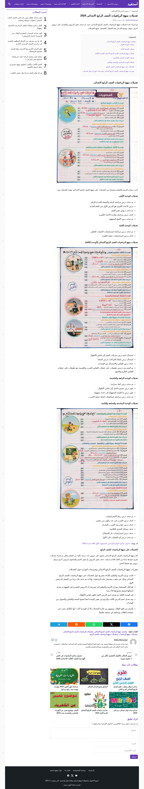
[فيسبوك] (56, 640)
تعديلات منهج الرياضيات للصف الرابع (103, 634)
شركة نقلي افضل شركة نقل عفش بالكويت (26, 73)
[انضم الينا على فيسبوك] (68, 775)
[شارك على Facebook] (129, 624)
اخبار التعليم (75, 4)
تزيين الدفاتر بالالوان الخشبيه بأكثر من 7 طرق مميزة (116, 655)
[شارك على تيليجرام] (59, 624)
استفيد (133, 4)
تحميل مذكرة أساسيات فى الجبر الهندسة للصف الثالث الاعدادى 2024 (70, 655)
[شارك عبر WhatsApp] (94, 624)
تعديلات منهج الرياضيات (127, 634)
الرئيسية (91, 770)
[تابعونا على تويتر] (72, 775)
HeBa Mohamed (132, 20)
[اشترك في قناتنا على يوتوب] (76, 775)
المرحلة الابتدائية (88, 4)
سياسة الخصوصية (79, 770)
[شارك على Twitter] (111, 624)
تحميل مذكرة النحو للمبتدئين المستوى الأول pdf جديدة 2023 (106, 543)
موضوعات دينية (32, 4)
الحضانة (99, 4)
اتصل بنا (67, 770)
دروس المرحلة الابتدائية (120, 11)
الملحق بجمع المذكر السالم (98, 687)
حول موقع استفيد (56, 770)
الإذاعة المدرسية (60, 4)
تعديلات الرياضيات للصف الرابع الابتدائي (77, 632)
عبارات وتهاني (19, 4)
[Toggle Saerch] (9, 4)
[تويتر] (52, 640)
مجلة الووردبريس (69, 785)
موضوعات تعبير (45, 4)
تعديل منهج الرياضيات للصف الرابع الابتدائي (110, 632)
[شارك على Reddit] (76, 624)
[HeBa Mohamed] (133, 642)
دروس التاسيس (112, 4)
